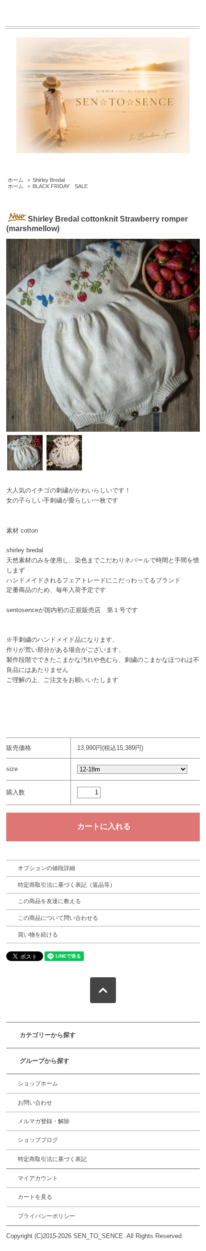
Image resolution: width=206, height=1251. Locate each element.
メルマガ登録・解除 (43, 1121)
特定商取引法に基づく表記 (52, 1159)
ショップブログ (38, 1140)
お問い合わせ (35, 1102)
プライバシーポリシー (46, 1216)
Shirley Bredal (49, 180)
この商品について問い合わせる (58, 918)
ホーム (15, 180)
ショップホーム (38, 1083)
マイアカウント (38, 1178)
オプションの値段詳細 (46, 868)
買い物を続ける (38, 934)
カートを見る (35, 1197)
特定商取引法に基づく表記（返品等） (66, 885)
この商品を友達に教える (49, 901)
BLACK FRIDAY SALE (60, 186)
